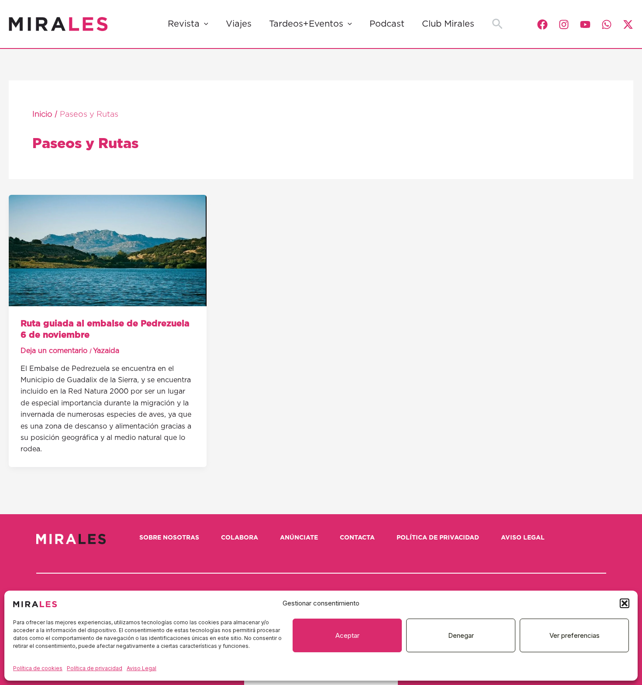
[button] (624, 603)
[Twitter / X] (628, 24)
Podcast (386, 24)
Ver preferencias (574, 635)
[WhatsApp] (606, 24)
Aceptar (347, 635)
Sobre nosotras (169, 538)
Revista (184, 24)
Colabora (239, 538)
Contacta (357, 538)
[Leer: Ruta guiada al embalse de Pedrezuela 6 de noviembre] (108, 249)
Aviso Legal (141, 668)
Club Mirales (448, 24)
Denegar (461, 635)
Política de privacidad (94, 668)
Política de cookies (37, 668)
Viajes (239, 24)
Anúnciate (299, 538)
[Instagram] (564, 24)
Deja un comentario (54, 350)
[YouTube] (585, 24)
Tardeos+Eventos (306, 24)
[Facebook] (542, 24)
